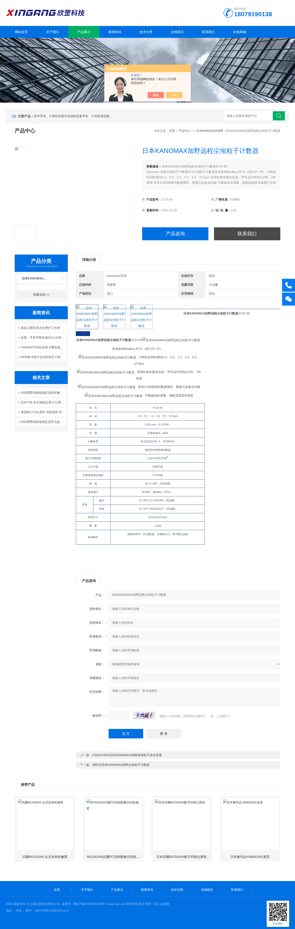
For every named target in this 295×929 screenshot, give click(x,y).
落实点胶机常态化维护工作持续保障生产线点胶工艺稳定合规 (43, 328)
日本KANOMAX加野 (210, 130)
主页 (172, 130)
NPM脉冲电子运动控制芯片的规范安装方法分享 (43, 357)
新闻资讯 (114, 32)
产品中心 (184, 130)
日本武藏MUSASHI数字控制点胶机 (181, 857)
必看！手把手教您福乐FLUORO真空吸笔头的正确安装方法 (43, 337)
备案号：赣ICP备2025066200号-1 (85, 904)
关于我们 (52, 32)
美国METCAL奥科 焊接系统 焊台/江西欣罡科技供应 (43, 412)
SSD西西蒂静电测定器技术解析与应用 (43, 392)
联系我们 (208, 32)
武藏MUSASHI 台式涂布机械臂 (44, 857)
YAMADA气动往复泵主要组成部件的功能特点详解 (43, 347)
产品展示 (83, 32)
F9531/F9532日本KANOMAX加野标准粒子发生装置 (127, 755)
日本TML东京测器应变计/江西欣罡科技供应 (43, 402)
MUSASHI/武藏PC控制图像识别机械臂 (115, 857)
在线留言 (177, 32)
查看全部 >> (41, 294)
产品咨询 (175, 233)
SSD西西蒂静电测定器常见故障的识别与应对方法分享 (43, 422)
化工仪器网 (161, 904)
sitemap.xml (117, 904)
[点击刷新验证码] (144, 715)
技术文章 (146, 32)
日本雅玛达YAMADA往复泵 (250, 857)
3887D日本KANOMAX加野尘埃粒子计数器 (120, 764)
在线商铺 (239, 32)
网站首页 (21, 32)
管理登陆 (132, 904)
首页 (57, 889)
